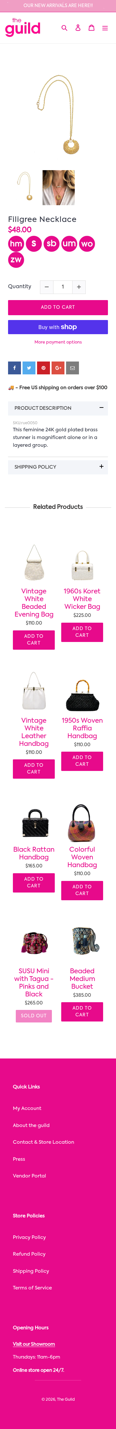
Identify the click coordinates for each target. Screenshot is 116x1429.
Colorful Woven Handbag (82, 858)
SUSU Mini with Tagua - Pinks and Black (33, 983)
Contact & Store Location (43, 1142)
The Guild (66, 1400)
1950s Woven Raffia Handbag (82, 729)
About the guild (31, 1125)
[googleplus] (58, 368)
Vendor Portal (29, 1176)
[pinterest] (43, 368)
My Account (27, 1108)
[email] (72, 368)
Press (19, 1159)
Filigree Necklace (42, 220)
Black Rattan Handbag (33, 854)
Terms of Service (32, 1288)
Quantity (19, 286)
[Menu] (105, 28)
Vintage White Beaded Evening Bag (34, 603)
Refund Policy (29, 1254)
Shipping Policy (31, 1271)
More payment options (58, 342)
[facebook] (14, 368)
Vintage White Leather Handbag (34, 732)
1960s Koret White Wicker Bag (82, 599)
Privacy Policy (29, 1237)
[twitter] (29, 368)
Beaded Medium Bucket (82, 979)
